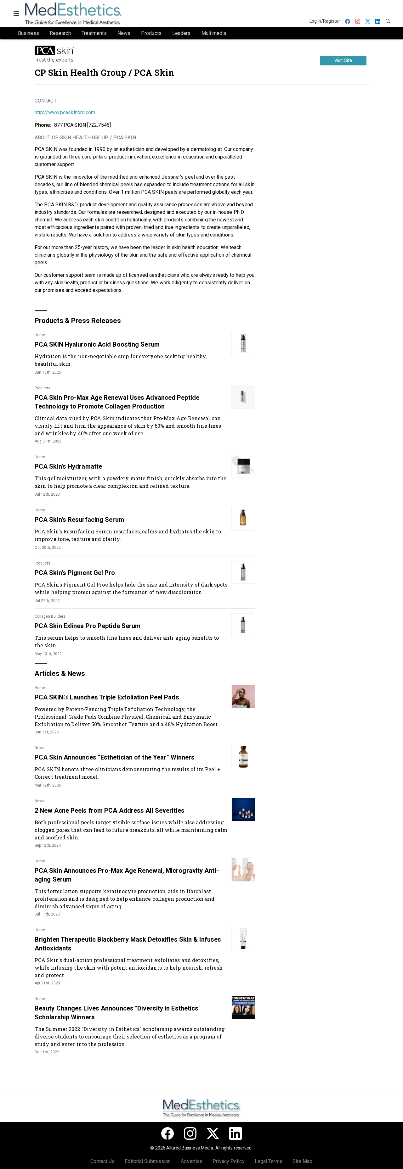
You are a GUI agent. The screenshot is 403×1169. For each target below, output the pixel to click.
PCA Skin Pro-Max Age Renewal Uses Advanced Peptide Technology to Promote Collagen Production (117, 402)
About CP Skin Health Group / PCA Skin (85, 138)
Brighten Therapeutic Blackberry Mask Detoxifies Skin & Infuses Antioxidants (128, 944)
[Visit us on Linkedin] (235, 1133)
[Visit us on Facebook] (167, 1133)
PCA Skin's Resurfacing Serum (79, 519)
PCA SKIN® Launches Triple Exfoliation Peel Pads (107, 697)
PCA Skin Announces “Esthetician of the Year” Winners (115, 757)
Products (42, 388)
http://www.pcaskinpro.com (65, 112)
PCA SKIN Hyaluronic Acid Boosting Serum (97, 344)
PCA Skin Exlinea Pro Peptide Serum (87, 626)
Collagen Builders (50, 616)
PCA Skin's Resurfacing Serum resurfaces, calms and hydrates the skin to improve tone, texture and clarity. (128, 535)
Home (40, 335)
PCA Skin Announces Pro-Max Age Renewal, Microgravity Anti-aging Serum (127, 875)
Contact (46, 101)
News (39, 748)
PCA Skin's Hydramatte (68, 466)
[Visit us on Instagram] (190, 1133)
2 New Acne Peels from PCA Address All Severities (109, 810)
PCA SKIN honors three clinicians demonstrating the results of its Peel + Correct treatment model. (127, 773)
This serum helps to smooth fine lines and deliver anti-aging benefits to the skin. (127, 641)
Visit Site (343, 60)
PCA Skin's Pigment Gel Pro (75, 572)
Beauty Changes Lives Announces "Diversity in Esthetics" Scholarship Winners (118, 1013)
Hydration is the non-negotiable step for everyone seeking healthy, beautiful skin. (121, 360)
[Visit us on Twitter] (213, 1133)
